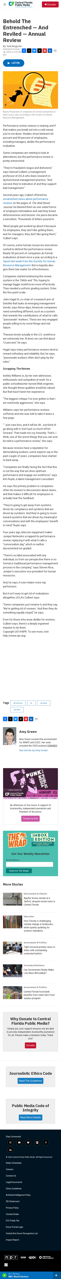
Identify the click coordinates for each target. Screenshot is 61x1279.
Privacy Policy (12, 1208)
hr (31, 703)
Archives (18, 703)
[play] (4, 1275)
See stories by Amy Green (33, 750)
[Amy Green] (9, 736)
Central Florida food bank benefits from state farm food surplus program (39, 995)
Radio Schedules (13, 1163)
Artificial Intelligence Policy (18, 1195)
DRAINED (52, 745)
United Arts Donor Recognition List (22, 1233)
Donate (51, 4)
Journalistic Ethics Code (30, 1073)
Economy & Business (34, 965)
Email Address (13, 860)
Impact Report (12, 1240)
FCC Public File (12, 1221)
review (43, 703)
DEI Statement (13, 1201)
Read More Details (30, 1117)
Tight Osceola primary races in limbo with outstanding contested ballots (39, 950)
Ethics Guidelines (14, 1189)
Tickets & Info (30, 818)
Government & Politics (35, 942)
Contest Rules (12, 1214)
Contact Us (11, 1176)
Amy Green (28, 731)
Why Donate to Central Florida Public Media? (30, 1021)
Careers (9, 1169)
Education (29, 916)
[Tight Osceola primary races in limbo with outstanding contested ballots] (12, 948)
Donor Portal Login (14, 1227)
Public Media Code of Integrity (30, 1108)
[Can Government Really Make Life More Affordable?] (12, 970)
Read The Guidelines (30, 1080)
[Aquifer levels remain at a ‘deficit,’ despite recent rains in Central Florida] (12, 899)
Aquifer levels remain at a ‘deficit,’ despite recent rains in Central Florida (39, 901)
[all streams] (57, 1275)
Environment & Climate (35, 893)
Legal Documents (14, 1182)
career (17, 709)
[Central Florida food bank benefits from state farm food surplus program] (12, 992)
